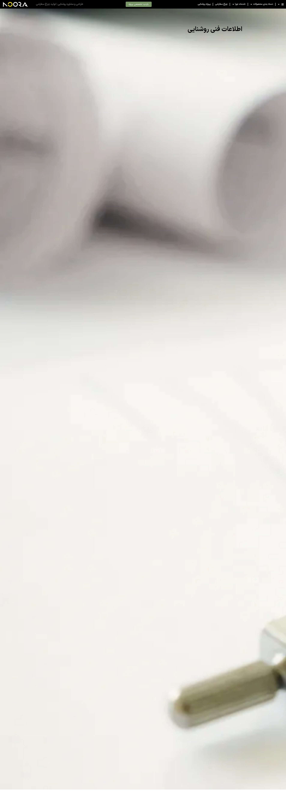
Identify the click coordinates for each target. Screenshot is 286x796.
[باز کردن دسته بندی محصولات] (251, 4)
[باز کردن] (279, 4)
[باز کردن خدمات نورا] (233, 4)
